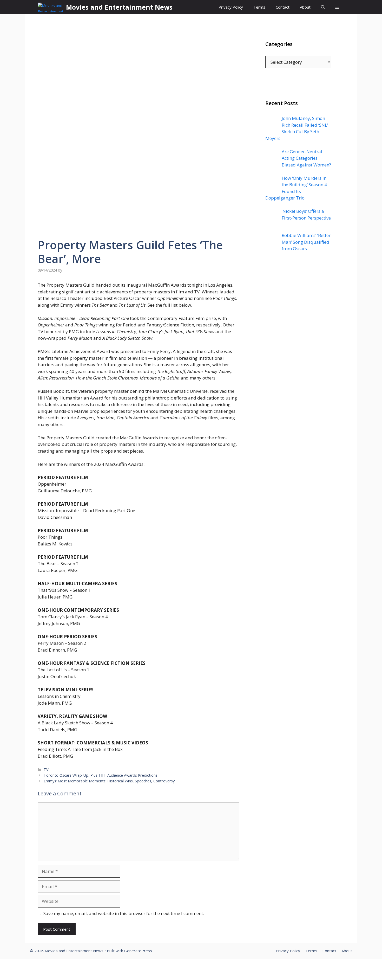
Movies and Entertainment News (119, 7)
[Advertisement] (298, 361)
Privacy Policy (231, 7)
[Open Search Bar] (323, 7)
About (305, 7)
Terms (259, 7)
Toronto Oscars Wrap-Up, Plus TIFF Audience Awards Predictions (100, 775)
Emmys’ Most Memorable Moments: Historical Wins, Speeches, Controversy (109, 780)
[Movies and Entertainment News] (50, 7)
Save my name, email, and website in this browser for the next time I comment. (123, 913)
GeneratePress (138, 950)
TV (46, 769)
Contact (282, 7)
